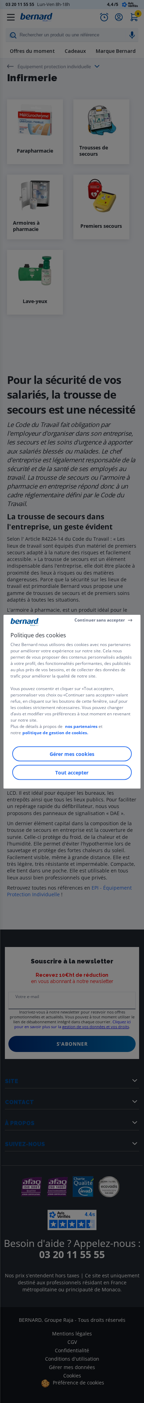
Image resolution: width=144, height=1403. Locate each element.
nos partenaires (81, 726)
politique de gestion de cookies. (55, 732)
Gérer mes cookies (72, 753)
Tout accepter (71, 772)
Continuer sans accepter (99, 620)
